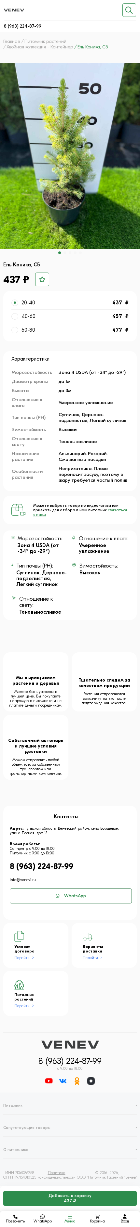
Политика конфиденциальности (56, 1175)
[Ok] (77, 1081)
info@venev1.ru (23, 879)
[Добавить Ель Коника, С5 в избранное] (42, 279)
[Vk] (63, 1081)
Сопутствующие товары (26, 1127)
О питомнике (15, 1149)
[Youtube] (49, 1081)
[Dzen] (91, 1081)
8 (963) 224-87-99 (22, 26)
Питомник (12, 1105)
